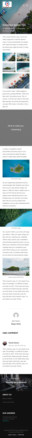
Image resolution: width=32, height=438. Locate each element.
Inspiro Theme (12, 434)
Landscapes (21, 28)
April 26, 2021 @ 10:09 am (17, 345)
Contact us (6, 420)
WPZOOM (21, 434)
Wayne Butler (9, 28)
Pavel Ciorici (14, 343)
